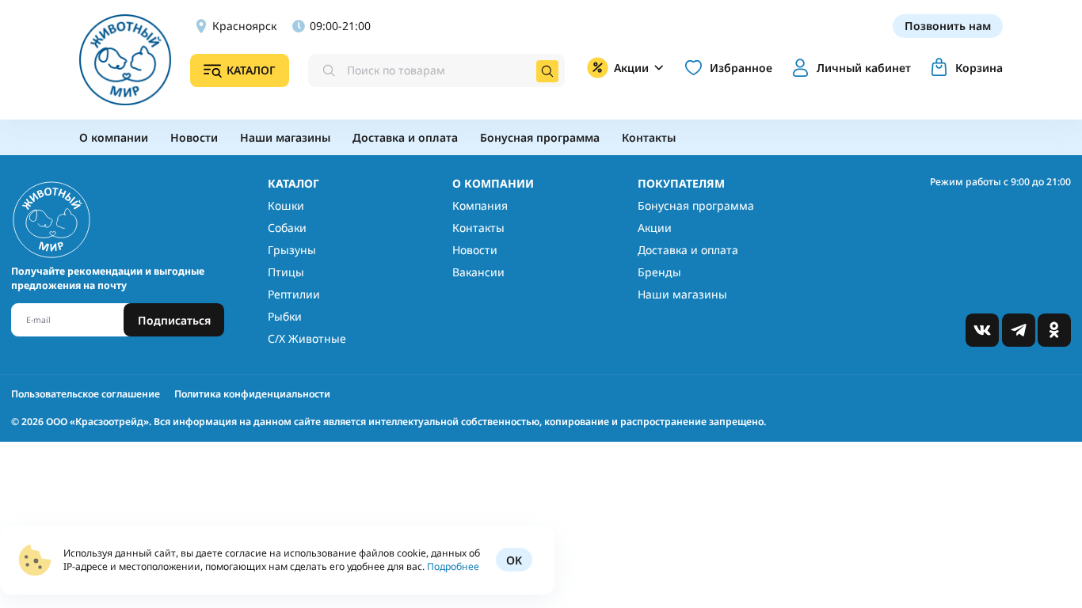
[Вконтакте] (982, 330)
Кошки (286, 205)
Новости (474, 249)
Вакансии (478, 271)
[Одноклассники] (1054, 330)
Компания (480, 205)
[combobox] (436, 70)
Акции (655, 227)
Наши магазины (682, 294)
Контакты (478, 227)
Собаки (287, 227)
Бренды (659, 271)
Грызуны (292, 249)
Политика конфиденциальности (252, 394)
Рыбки (285, 316)
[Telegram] (1018, 330)
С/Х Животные (307, 338)
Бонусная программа (696, 205)
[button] (849, 68)
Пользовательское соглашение (85, 394)
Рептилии (294, 294)
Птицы (286, 271)
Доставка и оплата (688, 249)
